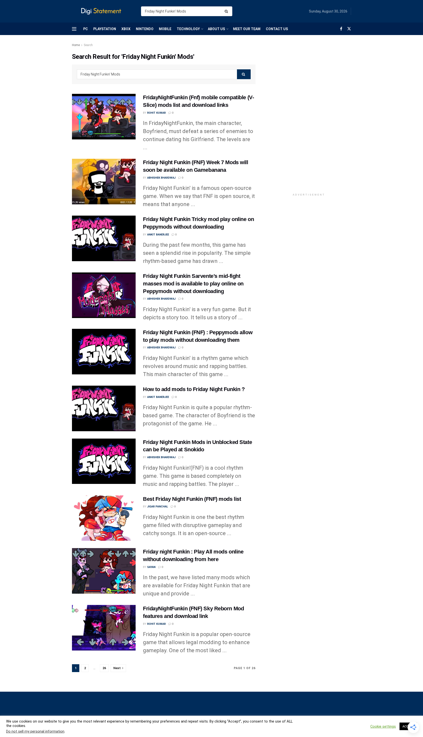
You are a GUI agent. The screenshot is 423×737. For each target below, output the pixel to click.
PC (85, 29)
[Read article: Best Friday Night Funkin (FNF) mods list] (104, 518)
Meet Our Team (246, 29)
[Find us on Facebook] (341, 29)
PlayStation (104, 29)
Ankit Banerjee (158, 234)
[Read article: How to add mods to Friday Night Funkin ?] (104, 408)
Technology (188, 29)
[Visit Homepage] (102, 11)
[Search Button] (227, 11)
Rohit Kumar (156, 112)
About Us (216, 29)
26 (104, 668)
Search (88, 45)
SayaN (151, 567)
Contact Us (277, 29)
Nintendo (144, 29)
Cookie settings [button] (383, 726)
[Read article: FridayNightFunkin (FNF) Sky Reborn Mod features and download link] (104, 628)
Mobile (165, 29)
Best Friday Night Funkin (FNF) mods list (192, 499)
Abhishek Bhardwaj (161, 177)
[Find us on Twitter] (349, 29)
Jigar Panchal (157, 506)
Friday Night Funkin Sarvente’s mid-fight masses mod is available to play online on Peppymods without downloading (193, 283)
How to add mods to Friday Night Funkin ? (194, 389)
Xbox (125, 29)
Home (76, 45)
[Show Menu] (74, 29)
